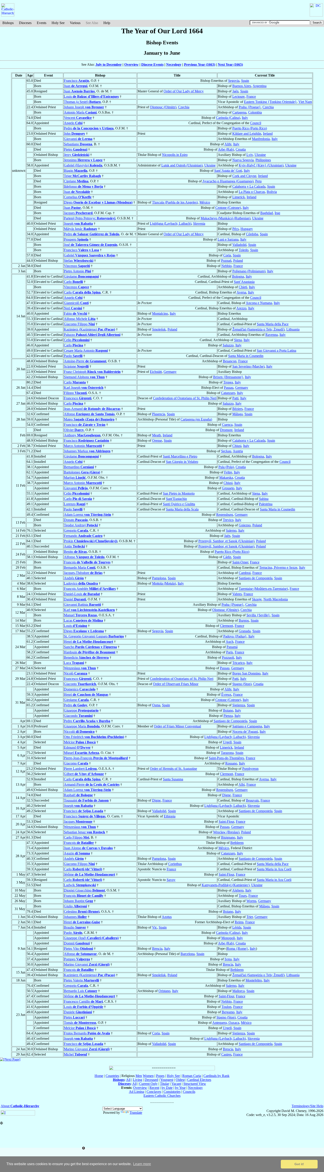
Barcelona (188, 954)
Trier (249, 917)
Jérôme (89, 874)
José (90, 245)
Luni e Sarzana (228, 239)
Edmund (77, 747)
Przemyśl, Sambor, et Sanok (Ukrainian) (226, 541)
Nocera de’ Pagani (245, 731)
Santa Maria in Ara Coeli (274, 869)
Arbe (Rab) (226, 149)
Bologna (238, 276)
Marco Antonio (83, 446)
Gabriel (89, 255)
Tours (243, 895)
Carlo (73, 282)
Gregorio (76, 530)
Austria (238, 451)
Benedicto (86, 657)
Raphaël (78, 795)
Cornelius (77, 197)
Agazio (77, 853)
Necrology (173, 64)
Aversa (241, 292)
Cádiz (227, 557)
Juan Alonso (88, 848)
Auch (229, 641)
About (20, 1106)
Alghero (238, 890)
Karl (89, 610)
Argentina (259, 86)
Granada (245, 631)
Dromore (226, 430)
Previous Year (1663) (199, 64)
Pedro (89, 128)
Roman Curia (191, 1076)
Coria (227, 255)
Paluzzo (92, 334)
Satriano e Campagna (247, 726)
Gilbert (84, 774)
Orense (157, 440)
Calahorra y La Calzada (248, 186)
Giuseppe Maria (82, 726)
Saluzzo (228, 345)
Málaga (237, 414)
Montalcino (160, 313)
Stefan (78, 260)
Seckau (226, 451)
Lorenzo (74, 504)
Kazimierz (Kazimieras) (89, 329)
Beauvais (252, 800)
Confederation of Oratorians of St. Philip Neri (184, 398)
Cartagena (239, 112)
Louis (91, 96)
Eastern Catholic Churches (162, 1095)
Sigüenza (238, 705)
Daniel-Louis (82, 594)
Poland (238, 260)
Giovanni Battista (82, 604)
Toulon (226, 1007)
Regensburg (224, 514)
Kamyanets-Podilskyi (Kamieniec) (226, 885)
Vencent (78, 118)
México (204, 202)
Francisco (76, 80)
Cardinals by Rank (216, 1076)
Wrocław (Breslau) (226, 832)
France (251, 96)
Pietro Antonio (77, 271)
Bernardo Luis (80, 991)
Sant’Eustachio (176, 499)
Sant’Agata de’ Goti (228, 170)
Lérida (236, 927)
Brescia (157, 948)
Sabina (263, 499)
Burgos (244, 620)
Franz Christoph (92, 372)
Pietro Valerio (81, 980)
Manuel (80, 615)
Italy (245, 118)
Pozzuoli (228, 657)
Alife (227, 144)
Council (255, 123)
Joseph (78, 223)
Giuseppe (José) (91, 938)
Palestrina (265, 504)
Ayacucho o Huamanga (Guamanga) (227, 181)
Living (137, 1080)
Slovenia (199, 223)
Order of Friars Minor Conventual (177, 726)
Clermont (226, 626)
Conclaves (154, 1091)
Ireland (268, 133)
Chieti (243, 287)
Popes (160, 1076)
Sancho (90, 647)
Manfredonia (261, 139)
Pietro (75, 149)
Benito (75, 551)
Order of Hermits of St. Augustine (173, 768)
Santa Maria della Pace (273, 324)
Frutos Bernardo (87, 1033)
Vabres (237, 594)
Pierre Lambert (80, 768)
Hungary (246, 229)
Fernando (83, 536)
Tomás (80, 1022)
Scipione (76, 366)
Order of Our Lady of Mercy (184, 91)
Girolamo (81, 276)
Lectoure (238, 96)
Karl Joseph (83, 387)
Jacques (78, 213)
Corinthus (175, 864)
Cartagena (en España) (196, 419)
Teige (82, 176)
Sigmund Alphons (84, 377)
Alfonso (89, 414)
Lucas (83, 620)
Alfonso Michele (79, 319)
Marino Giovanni (87, 964)
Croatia (241, 149)
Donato (76, 520)
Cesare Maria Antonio (86, 350)
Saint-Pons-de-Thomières (226, 758)
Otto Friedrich (94, 737)
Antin (74, 546)
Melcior (80, 742)
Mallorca (238, 991)
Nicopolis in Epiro (175, 155)
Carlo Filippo (76, 837)
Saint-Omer (240, 562)
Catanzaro (228, 393)
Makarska (226, 477)
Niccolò (79, 731)
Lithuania (293, 329)
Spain (245, 80)
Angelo (73, 123)
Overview (131, 64)
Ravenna (271, 334)
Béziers (237, 409)
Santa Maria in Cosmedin (245, 356)
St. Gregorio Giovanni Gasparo (94, 636)
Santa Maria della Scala (182, 509)
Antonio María (80, 112)
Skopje (257, 599)
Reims (239, 922)
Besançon (229, 361)
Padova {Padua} (235, 636)
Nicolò (75, 673)
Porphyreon (250, 768)
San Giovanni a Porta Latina (276, 350)
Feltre (228, 472)
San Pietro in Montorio (179, 493)
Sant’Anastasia (244, 282)
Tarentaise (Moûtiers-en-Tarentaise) (263, 589)
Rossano (231, 763)
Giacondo (78, 716)
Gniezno (245, 525)
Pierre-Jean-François (96, 758)
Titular (164, 1084)
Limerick (238, 197)
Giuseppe (81, 710)
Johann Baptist (78, 901)
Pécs (235, 229)
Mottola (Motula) (164, 583)
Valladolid (239, 245)
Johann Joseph (84, 107)
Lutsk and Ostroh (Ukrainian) (182, 165)
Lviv (249, 155)
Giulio (75, 906)
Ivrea (228, 959)
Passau (228, 387)
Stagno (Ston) (241, 684)
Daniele (78, 1012)
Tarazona (227, 753)
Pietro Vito (78, 948)
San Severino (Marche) (248, 366)
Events (41, 23)
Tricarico (238, 663)
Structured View (194, 1084)
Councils (189, 1091)
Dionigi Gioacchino (84, 890)
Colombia (255, 112)
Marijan (75, 477)
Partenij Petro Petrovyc (89, 218)
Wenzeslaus (80, 668)
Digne (226, 795)
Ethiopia (169, 816)
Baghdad (266, 213)
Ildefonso (83, 186)
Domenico (79, 689)
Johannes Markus (87, 451)
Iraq (277, 213)
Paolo (73, 356)
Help (106, 23)
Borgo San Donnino (246, 673)
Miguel (81, 753)
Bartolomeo (82, 472)
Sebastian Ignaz (84, 832)
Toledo (243, 250)
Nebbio (226, 266)
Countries (112, 1076)
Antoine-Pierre (85, 361)
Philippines (263, 160)
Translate (136, 1112)
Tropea (228, 382)
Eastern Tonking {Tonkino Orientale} (270, 102)
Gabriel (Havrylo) (83, 165)
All (128, 1080)
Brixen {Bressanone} (228, 377)
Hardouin (89, 652)
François (87, 562)
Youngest (166, 1080)
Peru (258, 181)
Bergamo (228, 1012)
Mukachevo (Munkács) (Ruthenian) (225, 218)
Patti (235, 398)
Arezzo (241, 308)
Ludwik (80, 885)
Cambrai (245, 573)
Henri (88, 641)
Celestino (81, 911)
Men (139, 1076)
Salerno (231, 530)
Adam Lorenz (87, 514)
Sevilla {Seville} (258, 615)
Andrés (74, 578)
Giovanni (78, 139)
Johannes (75, 917)
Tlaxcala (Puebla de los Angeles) (175, 202)
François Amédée (90, 589)
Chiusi (236, 446)
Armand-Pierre (91, 784)
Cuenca (227, 424)
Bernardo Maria (79, 567)
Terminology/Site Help (307, 1106)
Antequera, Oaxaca (225, 1022)
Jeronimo (83, 160)
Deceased (151, 1080)
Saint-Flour (226, 821)
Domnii (77, 943)
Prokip (90, 541)
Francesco (77, 398)
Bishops (8, 23)
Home (99, 1076)
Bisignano (228, 837)
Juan (75, 86)
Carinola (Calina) (228, 118)
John (74, 133)
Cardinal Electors (199, 1080)
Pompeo (77, 959)
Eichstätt (156, 372)
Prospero (76, 239)
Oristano (164, 991)
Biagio (75, 170)
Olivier (74, 430)
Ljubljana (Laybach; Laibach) (170, 223)
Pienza (228, 716)
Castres (226, 1054)
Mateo (89, 419)
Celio (76, 340)
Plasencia (158, 414)
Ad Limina (136, 1091)
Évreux (226, 694)
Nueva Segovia (243, 160)
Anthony (82, 435)
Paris (229, 652)
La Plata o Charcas (252, 192)
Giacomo (76, 763)
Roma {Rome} (237, 948)
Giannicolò (76, 303)
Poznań (226, 260)
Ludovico (81, 583)
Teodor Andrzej (81, 525)
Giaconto (80, 684)
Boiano (228, 710)
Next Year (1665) (230, 64)
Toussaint (86, 800)
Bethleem (237, 843)
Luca (74, 663)
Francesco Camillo (83, 1001)
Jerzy (76, 155)
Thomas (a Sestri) (82, 102)
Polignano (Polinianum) (248, 271)
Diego (98, 202)
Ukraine (260, 155)
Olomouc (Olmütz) (163, 107)
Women (148, 1076)
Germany (170, 372)
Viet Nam (305, 102)
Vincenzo (77, 266)
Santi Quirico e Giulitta (179, 504)
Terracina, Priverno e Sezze (278, 567)
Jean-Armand (92, 409)
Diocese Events (152, 64)
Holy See (58, 23)
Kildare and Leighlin (246, 133)
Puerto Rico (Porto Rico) (249, 128)
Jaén (235, 91)
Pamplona (159, 578)
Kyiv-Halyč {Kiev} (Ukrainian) (261, 165)
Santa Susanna (173, 779)
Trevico (228, 520)
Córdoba (252, 234)
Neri (73, 308)
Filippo (75, 393)
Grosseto (228, 488)
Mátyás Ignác (80, 229)
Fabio (75, 313)
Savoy (171, 880)
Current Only (148, 1084)
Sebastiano (78, 144)
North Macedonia (275, 599)
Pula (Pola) (226, 467)
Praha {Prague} (250, 107)
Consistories (172, 1091)
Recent (154, 1088)
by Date (167, 1088)
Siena (238, 340)
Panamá (232, 647)
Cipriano (76, 181)
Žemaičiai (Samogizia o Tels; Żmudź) (258, 329)
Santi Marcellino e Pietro (180, 456)
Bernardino (79, 467)
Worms (251, 901)
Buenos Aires (241, 86)
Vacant (176, 1084)
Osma (156, 705)
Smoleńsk (159, 329)
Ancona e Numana (259, 303)
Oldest (180, 1080)
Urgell (227, 742)
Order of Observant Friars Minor (175, 684)
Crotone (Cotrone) (228, 207)
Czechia (183, 107)
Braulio (75, 927)
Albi (241, 784)
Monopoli (228, 938)
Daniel (75, 599)
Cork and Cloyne (244, 176)
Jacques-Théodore (83, 573)
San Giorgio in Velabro (182, 462)
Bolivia (272, 192)
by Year (180, 1088)
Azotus (167, 917)
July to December (108, 64)
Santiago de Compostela (255, 578)
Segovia (233, 80)
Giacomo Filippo (79, 324)
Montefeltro (254, 980)
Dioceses (25, 23)
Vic (154, 927)
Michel (75, 1054)
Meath (156, 435)
